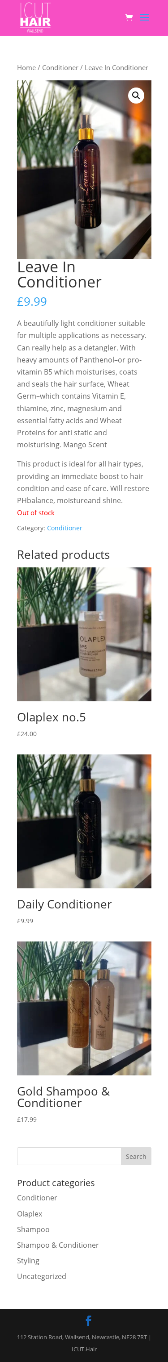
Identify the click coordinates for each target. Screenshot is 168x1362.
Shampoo (33, 1229)
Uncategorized (41, 1276)
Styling (28, 1261)
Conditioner (60, 67)
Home (26, 67)
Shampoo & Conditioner (58, 1245)
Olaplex (29, 1214)
